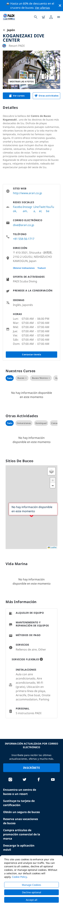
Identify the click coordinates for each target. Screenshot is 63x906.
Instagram (27, 209)
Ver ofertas (42, 8)
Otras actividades (49, 95)
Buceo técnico (40, 378)
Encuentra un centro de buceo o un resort (19, 792)
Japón (10, 30)
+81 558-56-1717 (23, 239)
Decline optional (31, 892)
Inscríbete (31, 768)
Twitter (42, 209)
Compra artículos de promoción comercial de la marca (21, 834)
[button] (31, 515)
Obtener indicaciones (24, 267)
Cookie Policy (19, 876)
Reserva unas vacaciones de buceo (20, 821)
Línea (36, 209)
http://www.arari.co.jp (27, 193)
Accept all (31, 899)
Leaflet (53, 547)
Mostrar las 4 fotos (22, 81)
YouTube (50, 209)
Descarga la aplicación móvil (18, 848)
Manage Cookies (31, 884)
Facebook (17, 209)
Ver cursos (18, 95)
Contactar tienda (31, 354)
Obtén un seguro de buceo (21, 812)
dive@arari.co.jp (23, 225)
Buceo (21, 378)
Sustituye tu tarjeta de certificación (19, 803)
